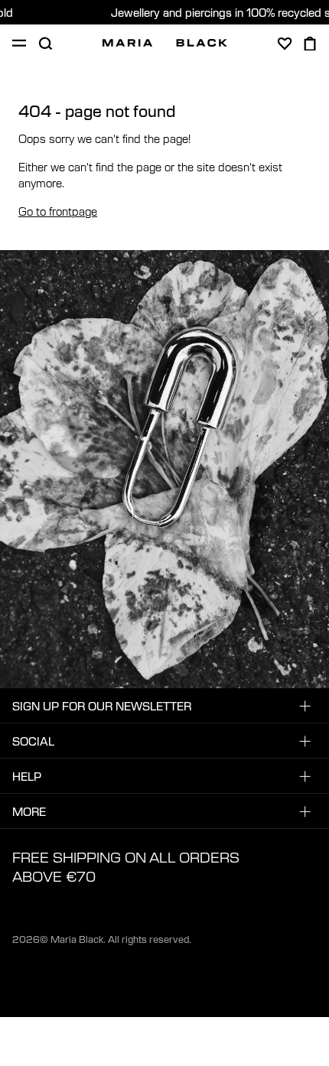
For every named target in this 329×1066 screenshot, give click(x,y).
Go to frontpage (57, 211)
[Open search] (45, 43)
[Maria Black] (165, 43)
